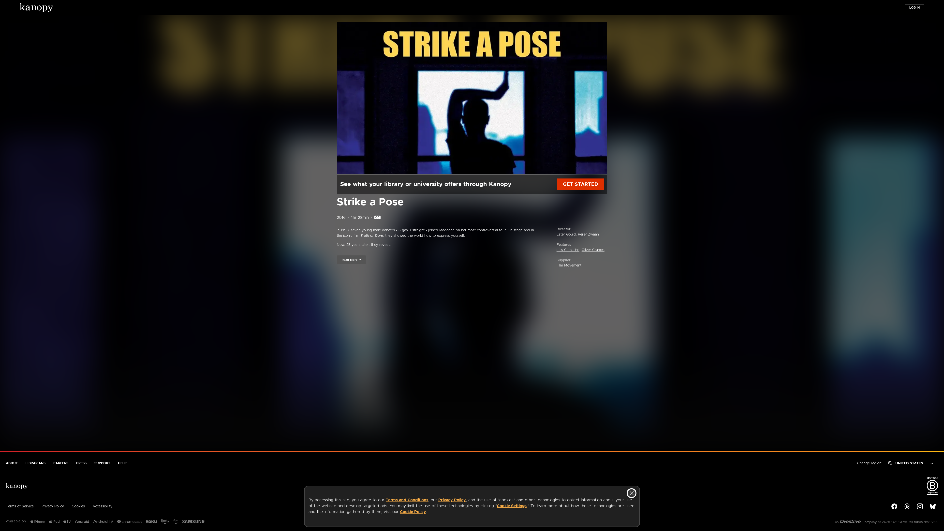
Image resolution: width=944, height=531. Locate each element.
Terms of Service (20, 506)
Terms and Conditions (407, 500)
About (12, 463)
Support (102, 463)
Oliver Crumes (593, 250)
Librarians (35, 463)
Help (122, 463)
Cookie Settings (512, 506)
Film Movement (569, 265)
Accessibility (102, 506)
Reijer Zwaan (588, 234)
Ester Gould (566, 234)
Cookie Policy (413, 512)
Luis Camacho (568, 250)
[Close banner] (631, 493)
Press (81, 463)
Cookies (78, 506)
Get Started (580, 184)
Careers (60, 463)
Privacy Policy (452, 500)
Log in (914, 7)
